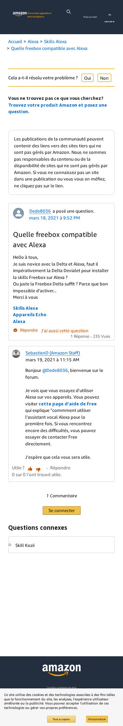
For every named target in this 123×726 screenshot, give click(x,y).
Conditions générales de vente (61, 687)
